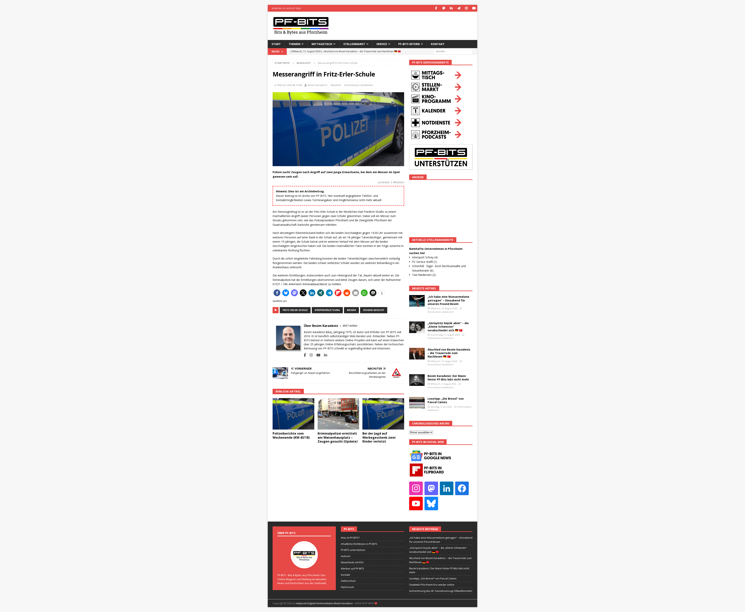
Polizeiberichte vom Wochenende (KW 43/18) (291, 435)
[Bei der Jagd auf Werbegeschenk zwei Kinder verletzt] (383, 413)
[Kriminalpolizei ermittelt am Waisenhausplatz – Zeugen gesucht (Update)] (338, 413)
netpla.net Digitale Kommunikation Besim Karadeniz (324, 603)
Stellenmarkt (354, 44)
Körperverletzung (327, 310)
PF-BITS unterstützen (353, 550)
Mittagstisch (322, 44)
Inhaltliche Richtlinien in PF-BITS (359, 544)
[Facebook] (436, 8)
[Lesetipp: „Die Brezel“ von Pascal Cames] (417, 403)
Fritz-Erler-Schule (295, 310)
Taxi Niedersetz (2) (424, 275)
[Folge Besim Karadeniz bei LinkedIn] (324, 355)
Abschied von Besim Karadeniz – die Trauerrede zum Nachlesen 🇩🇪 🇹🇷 (449, 353)
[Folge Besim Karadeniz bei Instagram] (310, 355)
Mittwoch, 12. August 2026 (444, 361)
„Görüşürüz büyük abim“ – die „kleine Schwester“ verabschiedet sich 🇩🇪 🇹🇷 (448, 326)
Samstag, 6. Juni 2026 (441, 406)
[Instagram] (466, 8)
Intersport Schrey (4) (425, 257)
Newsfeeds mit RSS (352, 562)
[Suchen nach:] (453, 51)
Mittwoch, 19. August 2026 (444, 308)
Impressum (347, 587)
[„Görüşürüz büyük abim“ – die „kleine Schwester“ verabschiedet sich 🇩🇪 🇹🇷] (417, 327)
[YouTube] (473, 8)
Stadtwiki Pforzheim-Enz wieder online (431, 584)
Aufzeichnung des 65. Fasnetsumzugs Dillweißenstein (440, 591)
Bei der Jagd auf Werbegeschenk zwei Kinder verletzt (379, 437)
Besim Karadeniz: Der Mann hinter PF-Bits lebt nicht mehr (448, 377)
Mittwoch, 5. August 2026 (443, 383)
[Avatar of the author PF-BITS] (304, 564)
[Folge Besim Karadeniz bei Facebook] (305, 355)
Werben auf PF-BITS (352, 568)
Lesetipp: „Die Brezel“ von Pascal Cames (446, 400)
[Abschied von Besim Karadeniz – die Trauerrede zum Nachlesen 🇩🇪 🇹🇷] (417, 353)
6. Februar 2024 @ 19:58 (288, 85)
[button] (277, 292)
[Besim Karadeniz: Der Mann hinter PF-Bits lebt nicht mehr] (417, 380)
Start (276, 44)
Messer (351, 310)
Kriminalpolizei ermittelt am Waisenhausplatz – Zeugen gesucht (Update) (338, 437)
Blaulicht (336, 85)
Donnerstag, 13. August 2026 (445, 334)
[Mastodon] (443, 8)
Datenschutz (348, 580)
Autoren (345, 556)
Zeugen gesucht (373, 310)
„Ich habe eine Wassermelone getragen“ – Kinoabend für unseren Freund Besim (448, 300)
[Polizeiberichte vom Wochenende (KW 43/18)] (293, 413)
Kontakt (437, 44)
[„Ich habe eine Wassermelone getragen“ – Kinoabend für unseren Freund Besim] (417, 301)
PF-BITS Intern (409, 44)
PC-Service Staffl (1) (424, 262)
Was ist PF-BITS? (350, 537)
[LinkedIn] (451, 8)
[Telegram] (458, 8)
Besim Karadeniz (317, 85)
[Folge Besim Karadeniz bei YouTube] (317, 355)
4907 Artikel (349, 325)
